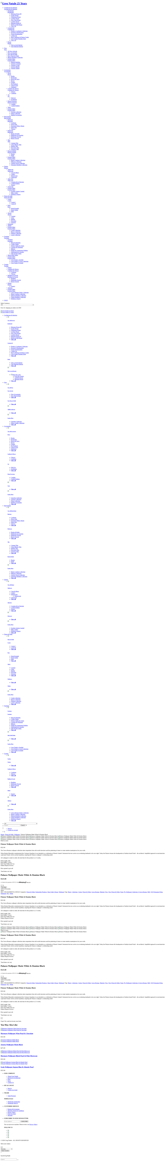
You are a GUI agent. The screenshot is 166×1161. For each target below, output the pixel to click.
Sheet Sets (14, 127)
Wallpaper (10, 224)
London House (15, 21)
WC (8, 893)
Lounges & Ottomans (17, 247)
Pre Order (3, 887)
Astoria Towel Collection (18, 163)
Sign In (10, 828)
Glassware (14, 177)
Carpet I (13, 202)
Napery (13, 185)
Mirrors (13, 249)
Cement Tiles (14, 143)
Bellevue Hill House (16, 25)
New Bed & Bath (12, 54)
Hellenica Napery (16, 194)
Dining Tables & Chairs (17, 246)
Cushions (13, 93)
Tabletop (10, 288)
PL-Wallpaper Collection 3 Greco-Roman (135, 892)
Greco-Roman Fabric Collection (20, 292)
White (11, 893)
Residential (11, 11)
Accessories (7, 70)
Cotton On (14, 35)
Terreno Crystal (15, 65)
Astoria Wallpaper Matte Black (12, 1045)
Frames (13, 82)
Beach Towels (15, 138)
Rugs (9, 205)
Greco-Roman (95, 892)
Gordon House (15, 18)
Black (69, 892)
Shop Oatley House (52, 892)
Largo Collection (15, 235)
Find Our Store (12, 1114)
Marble (13, 219)
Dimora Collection (16, 233)
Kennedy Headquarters (17, 32)
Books (9, 42)
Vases (9, 107)
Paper (121, 892)
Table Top (10, 179)
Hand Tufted (14, 210)
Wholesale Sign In (13, 1103)
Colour (80, 892)
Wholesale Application (14, 1101)
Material (102, 892)
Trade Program (12, 1096)
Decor (9, 73)
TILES (9, 213)
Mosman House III (16, 14)
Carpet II (13, 204)
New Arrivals (10, 390)
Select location (5, 1150)
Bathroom (10, 130)
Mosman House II (16, 23)
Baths (12, 155)
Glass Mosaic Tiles (16, 144)
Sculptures (14, 99)
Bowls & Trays (15, 79)
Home (2, 834)
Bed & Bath (7, 116)
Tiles (9, 140)
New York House (16, 20)
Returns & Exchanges (14, 1109)
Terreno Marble (15, 67)
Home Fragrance (12, 101)
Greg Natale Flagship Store (18, 39)
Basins (13, 154)
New (5, 48)
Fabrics (10, 267)
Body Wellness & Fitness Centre (20, 37)
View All (13, 26)
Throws (13, 91)
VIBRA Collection (11, 409)
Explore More (11, 59)
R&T (148, 892)
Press (9, 1079)
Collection (74, 892)
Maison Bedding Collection (15, 57)
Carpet (9, 199)
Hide (12, 211)
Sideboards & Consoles (17, 252)
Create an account (12, 1090)
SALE (6, 300)
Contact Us (11, 1082)
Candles (13, 104)
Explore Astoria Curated (17, 191)
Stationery (14, 87)
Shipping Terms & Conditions (16, 1110)
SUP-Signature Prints (157, 892)
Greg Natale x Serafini (17, 260)
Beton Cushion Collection (18, 160)
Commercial (11, 28)
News (9, 1081)
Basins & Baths (15, 133)
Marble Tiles (14, 146)
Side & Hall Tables (16, 253)
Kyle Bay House (19, 376)
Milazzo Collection (16, 161)
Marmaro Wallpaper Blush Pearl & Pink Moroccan (19, 1056)
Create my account (13, 830)
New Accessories (12, 53)
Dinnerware (14, 176)
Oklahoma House (16, 17)
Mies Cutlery (14, 193)
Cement (13, 216)
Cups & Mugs (15, 172)
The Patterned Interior (17, 46)
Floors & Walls (8, 196)
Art (8, 95)
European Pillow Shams (17, 126)
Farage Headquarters (16, 34)
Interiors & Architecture (14, 1078)
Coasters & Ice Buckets (17, 182)
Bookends (14, 77)
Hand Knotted (15, 208)
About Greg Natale (13, 1076)
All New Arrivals (12, 51)
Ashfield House (19, 378)
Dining (6, 166)
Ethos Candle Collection (17, 423)
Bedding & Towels (13, 275)
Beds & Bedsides (15, 242)
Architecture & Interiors (10, 7)
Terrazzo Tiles (15, 149)
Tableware (10, 169)
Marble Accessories (16, 115)
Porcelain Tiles (15, 147)
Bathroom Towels (16, 137)
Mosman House (19, 379)
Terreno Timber (15, 68)
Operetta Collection (16, 421)
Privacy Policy (12, 1112)
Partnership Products (41, 892)
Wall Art (13, 98)
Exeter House (15, 15)
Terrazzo (13, 222)
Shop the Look (16, 374)
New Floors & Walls (13, 56)
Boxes (13, 81)
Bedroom (10, 119)
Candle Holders (15, 105)
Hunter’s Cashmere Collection (19, 31)
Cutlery (13, 174)
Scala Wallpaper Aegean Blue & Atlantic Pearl (17, 1067)
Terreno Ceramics (16, 63)
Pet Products (14, 84)
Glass (12, 218)
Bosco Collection (15, 232)
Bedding (13, 278)
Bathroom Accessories (17, 135)
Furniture (6, 236)
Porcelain (13, 221)
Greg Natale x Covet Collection (19, 261)
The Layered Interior (16, 45)
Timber (9, 225)
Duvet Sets (14, 124)
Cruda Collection (15, 230)
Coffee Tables (15, 244)
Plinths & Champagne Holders (19, 250)
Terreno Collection (16, 112)
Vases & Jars (14, 85)
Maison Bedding (15, 62)
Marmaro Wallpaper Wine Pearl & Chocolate (17, 1033)
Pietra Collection (15, 113)
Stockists (10, 1115)
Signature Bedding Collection (19, 165)
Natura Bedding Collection (18, 297)
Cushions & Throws (13, 88)
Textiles (6, 264)
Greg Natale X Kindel (17, 263)
